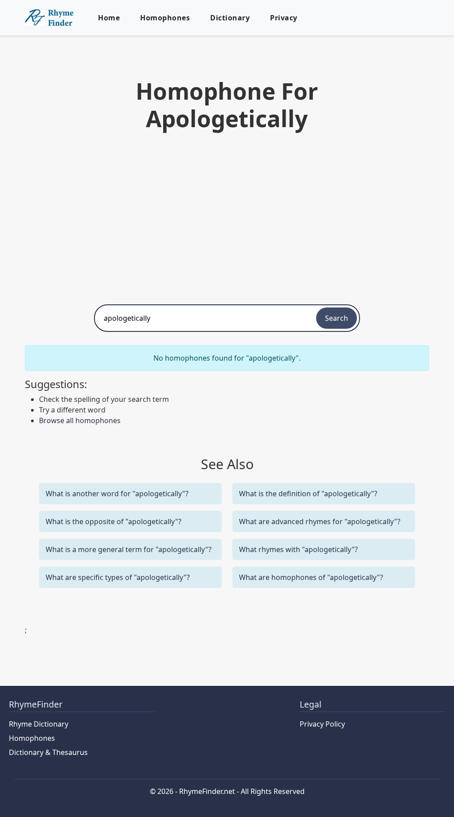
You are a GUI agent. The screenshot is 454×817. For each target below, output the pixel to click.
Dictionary (230, 18)
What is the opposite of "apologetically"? (113, 521)
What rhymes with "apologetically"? (298, 549)
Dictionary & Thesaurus (48, 752)
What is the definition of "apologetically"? (308, 493)
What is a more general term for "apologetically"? (128, 549)
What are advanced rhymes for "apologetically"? (319, 521)
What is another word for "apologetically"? (117, 493)
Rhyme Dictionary (38, 724)
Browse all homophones (80, 420)
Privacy (283, 18)
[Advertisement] (227, 216)
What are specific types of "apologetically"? (118, 577)
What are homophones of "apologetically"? (311, 577)
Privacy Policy (322, 724)
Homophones (165, 18)
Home (109, 18)
